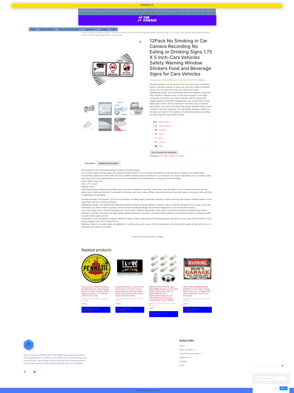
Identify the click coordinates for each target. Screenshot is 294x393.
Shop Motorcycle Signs (69, 29)
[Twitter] (34, 371)
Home (84, 32)
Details (201, 80)
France (161, 134)
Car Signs (91, 32)
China (161, 146)
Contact (103, 29)
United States (164, 122)
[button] (47, 29)
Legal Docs (90, 29)
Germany (162, 130)
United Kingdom (165, 126)
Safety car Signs (103, 32)
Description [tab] (90, 163)
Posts (113, 29)
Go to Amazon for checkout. (164, 152)
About (33, 29)
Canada (161, 142)
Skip (276, 388)
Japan (161, 138)
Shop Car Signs (46, 29)
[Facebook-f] (25, 371)
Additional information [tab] (109, 163)
